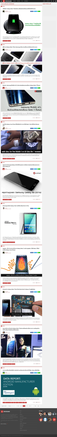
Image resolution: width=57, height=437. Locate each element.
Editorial (21, 414)
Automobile (21, 419)
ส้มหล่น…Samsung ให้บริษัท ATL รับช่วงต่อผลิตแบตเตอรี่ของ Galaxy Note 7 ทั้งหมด (21, 85)
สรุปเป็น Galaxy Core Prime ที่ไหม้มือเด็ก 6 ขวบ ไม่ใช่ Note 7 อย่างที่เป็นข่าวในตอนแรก (21, 125)
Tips (20, 412)
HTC (12, 402)
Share (32, 11)
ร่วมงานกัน (21, 426)
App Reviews (22, 416)
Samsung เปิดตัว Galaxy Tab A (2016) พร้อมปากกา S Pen (16, 206)
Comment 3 (38, 199)
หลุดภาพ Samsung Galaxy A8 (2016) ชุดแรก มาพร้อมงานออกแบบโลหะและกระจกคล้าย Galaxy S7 (21, 165)
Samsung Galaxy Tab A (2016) (11, 242)
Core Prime (4, 158)
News (3, 6)
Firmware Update (8, 402)
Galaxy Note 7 (5, 40)
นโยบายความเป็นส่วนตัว (23, 430)
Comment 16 (38, 40)
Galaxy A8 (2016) (5, 199)
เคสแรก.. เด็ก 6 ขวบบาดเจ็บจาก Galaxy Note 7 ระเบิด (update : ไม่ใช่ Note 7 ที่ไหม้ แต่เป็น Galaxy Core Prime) (21, 249)
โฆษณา (21, 428)
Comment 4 (38, 363)
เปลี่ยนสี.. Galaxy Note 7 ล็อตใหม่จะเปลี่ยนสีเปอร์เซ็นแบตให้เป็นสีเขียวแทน (19, 8)
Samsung (9, 40)
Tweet (36, 11)
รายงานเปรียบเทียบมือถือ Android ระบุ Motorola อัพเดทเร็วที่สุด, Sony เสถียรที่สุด (21, 370)
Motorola (17, 402)
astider (6, 372)
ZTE (25, 402)
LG (14, 402)
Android (4, 402)
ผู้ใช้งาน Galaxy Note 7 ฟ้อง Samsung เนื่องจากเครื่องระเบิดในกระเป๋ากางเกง (20, 47)
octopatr (41, 416)
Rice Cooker (54, 416)
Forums (21, 421)
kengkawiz (49, 416)
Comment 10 (38, 402)
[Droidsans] (7, 1)
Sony (23, 402)
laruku (6, 87)
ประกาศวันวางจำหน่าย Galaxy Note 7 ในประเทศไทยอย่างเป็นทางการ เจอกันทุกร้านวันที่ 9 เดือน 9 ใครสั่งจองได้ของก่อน (21, 329)
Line (39, 11)
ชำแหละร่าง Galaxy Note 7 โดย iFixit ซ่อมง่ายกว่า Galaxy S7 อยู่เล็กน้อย (19, 289)
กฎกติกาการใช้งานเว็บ (23, 423)
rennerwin (6, 49)
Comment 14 (38, 158)
